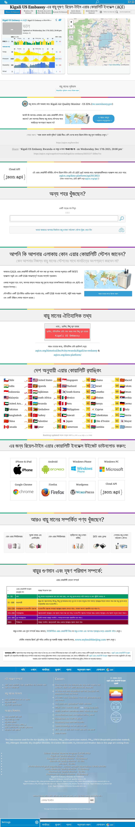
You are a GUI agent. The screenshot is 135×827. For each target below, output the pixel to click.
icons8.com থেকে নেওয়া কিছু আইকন (68, 718)
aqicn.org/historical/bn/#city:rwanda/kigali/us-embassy (66, 350)
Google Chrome (23, 484)
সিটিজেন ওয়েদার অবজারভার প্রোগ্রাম (67, 707)
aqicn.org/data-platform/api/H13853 (79, 175)
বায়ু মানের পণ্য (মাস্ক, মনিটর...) (15, 724)
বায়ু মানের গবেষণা (13, 693)
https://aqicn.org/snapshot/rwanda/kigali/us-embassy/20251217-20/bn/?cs (67, 153)
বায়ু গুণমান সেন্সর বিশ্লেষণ (13, 704)
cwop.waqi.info (91, 707)
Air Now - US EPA (67, 763)
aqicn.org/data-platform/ (67, 354)
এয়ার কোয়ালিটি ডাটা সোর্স (13, 716)
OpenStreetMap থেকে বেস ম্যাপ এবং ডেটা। (71, 726)
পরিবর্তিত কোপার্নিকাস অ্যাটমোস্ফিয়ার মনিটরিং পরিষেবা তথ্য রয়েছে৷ (76, 711)
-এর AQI (15, 20)
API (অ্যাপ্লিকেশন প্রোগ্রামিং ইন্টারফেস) (18, 727)
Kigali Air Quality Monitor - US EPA (67, 755)
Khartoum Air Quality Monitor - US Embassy (67, 774)
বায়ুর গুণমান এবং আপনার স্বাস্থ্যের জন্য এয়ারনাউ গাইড (95, 631)
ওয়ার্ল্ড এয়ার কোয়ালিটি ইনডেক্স (120, 653)
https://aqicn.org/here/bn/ (67, 142)
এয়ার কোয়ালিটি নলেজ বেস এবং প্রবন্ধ (17, 699)
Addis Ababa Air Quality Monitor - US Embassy (67, 769)
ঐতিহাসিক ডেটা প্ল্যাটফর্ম (12, 729)
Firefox (53, 484)
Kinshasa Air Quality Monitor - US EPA (67, 771)
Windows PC (111, 461)
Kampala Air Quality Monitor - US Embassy (67, 758)
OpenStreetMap (114, 64)
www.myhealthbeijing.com (90, 639)
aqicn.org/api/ (91, 178)
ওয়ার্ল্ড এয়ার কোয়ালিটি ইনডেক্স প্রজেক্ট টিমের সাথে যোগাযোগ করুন (25, 684)
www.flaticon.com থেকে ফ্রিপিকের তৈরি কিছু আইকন (74, 714)
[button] (89, 43)
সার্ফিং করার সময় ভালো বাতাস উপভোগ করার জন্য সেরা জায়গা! (75, 729)
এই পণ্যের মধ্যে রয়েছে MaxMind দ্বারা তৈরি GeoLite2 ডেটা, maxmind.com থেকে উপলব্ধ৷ (77, 692)
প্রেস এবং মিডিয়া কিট (12, 687)
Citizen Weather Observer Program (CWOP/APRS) (67, 753)
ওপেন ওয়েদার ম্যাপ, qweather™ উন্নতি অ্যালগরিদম (73, 703)
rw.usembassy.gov (102, 104)
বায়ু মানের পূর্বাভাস (10, 722)
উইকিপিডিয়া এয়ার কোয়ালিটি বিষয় (59, 631)
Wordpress (82, 484)
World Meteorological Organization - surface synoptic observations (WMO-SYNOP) (67, 766)
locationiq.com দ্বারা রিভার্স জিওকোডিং (69, 722)
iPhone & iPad (24, 461)
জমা (91, 800)
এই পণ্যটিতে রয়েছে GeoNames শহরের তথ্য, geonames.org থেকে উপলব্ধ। (77, 698)
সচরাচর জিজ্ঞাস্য (12, 711)
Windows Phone (82, 461)
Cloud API (111, 483)
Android (52, 461)
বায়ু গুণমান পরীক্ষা (10, 702)
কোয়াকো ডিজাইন (60, 733)
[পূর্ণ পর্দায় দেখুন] (60, 20)
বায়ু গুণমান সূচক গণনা (12, 719)
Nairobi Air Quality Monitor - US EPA (67, 761)
